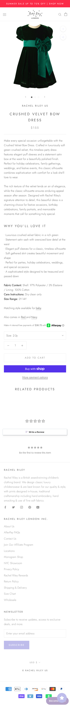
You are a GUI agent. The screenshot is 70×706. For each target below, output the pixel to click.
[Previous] (25, 97)
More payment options (35, 377)
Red (23, 317)
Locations (9, 551)
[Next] (44, 97)
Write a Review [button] (36, 431)
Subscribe (17, 645)
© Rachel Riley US (35, 670)
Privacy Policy (11, 569)
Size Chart (10, 594)
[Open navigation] (4, 14)
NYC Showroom (13, 563)
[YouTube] (37, 507)
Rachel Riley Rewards (16, 575)
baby (38, 308)
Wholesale (10, 600)
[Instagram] (21, 507)
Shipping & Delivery (15, 588)
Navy (34, 317)
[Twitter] (13, 507)
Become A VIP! (57, 700)
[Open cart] (65, 14)
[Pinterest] (29, 507)
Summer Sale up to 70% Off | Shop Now (35, 3)
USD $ (34, 662)
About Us (9, 526)
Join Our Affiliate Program (18, 545)
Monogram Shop (13, 557)
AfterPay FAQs (12, 532)
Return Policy (11, 581)
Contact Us (10, 539)
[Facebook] (5, 507)
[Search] (59, 14)
